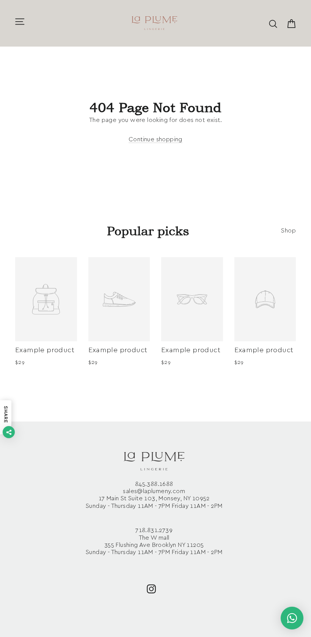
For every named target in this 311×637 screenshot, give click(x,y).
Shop (288, 231)
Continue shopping (155, 139)
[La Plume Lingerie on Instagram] (151, 588)
